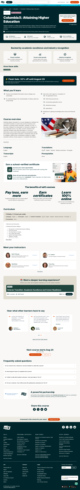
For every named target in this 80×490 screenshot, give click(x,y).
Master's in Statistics (39, 448)
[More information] (18, 82)
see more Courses (7, 458)
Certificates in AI (20, 444)
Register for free (74, 2)
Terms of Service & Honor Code (45, 467)
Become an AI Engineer (64, 453)
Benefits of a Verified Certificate (66, 437)
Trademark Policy (41, 475)
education (15, 9)
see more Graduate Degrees (41, 456)
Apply (74, 467)
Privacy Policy (40, 469)
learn (9, 9)
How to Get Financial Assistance (66, 439)
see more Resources (63, 456)
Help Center (25, 471)
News (4, 482)
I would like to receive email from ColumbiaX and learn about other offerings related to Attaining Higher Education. (27, 31)
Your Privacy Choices (42, 482)
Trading (5, 442)
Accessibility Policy (42, 473)
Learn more (58, 5)
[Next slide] (43, 335)
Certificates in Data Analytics (23, 450)
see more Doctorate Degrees (41, 457)
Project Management (8, 453)
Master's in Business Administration (43, 446)
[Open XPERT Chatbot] (76, 482)
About (4, 469)
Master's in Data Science (40, 451)
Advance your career (68, 20)
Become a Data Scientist (64, 449)
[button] (48, 2)
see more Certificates (21, 454)
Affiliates (5, 473)
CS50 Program (20, 437)
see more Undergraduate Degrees (42, 454)
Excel (4, 448)
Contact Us (25, 469)
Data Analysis (6, 444)
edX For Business (61, 2)
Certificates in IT (20, 451)
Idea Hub (24, 467)
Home (4, 9)
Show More (5, 28)
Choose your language (67, 464)
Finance (5, 446)
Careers (5, 479)
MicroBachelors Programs (23, 441)
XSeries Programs (21, 443)
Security (24, 473)
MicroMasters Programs (22, 439)
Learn (8, 2)
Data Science (6, 450)
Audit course (74, 24)
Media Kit (24, 475)
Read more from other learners (40, 339)
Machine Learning (7, 455)
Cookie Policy (40, 471)
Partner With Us (7, 467)
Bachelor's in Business (40, 444)
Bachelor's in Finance (40, 442)
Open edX (5, 475)
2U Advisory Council (8, 477)
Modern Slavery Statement (43, 477)
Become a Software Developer (66, 451)
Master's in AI (38, 450)
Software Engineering (8, 451)
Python (5, 437)
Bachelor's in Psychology (41, 440)
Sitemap (39, 479)
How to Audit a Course (64, 441)
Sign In (67, 2)
